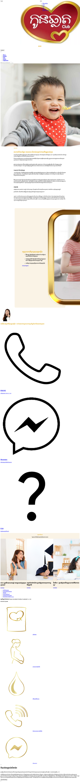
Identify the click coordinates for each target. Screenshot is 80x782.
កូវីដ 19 (4, 55)
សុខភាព (4, 59)
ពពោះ (43, 4)
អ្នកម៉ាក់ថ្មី (4, 56)
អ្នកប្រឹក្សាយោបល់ (45, 10)
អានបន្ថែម (2, 587)
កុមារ (43, 7)
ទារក (43, 6)
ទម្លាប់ (4, 57)
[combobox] (6, 62)
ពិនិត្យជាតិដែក (45, 3)
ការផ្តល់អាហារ (5, 60)
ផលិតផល (44, 9)
